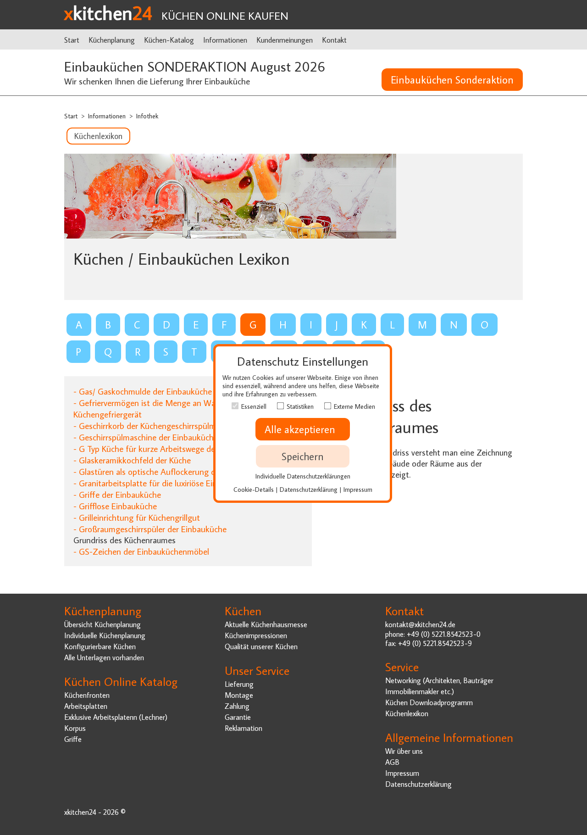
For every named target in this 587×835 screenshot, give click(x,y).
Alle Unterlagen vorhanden (104, 657)
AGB (392, 762)
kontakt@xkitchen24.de (420, 624)
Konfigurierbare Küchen (100, 646)
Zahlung (237, 706)
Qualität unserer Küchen (261, 646)
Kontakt (334, 40)
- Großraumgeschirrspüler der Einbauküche (150, 528)
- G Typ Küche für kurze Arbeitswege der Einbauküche (169, 448)
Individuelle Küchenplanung (104, 635)
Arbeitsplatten (85, 706)
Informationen (225, 40)
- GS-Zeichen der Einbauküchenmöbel (141, 551)
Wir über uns (404, 751)
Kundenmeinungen (284, 40)
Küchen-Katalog (169, 40)
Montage (239, 695)
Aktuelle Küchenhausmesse (266, 624)
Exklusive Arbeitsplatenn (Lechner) (115, 717)
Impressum (402, 773)
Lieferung (239, 684)
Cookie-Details (253, 489)
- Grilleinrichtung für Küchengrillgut (136, 517)
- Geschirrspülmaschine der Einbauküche (145, 437)
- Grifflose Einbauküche (115, 506)
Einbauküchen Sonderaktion (452, 79)
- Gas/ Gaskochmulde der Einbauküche (142, 391)
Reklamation (243, 728)
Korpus (75, 728)
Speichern (302, 456)
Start (71, 40)
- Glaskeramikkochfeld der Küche (132, 460)
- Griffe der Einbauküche (117, 494)
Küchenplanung (112, 40)
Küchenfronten (87, 695)
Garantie (238, 717)
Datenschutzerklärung (418, 784)
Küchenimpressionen (256, 635)
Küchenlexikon (98, 136)
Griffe (73, 739)
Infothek (147, 115)
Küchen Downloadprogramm (429, 702)
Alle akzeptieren (303, 429)
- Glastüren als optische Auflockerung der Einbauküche (171, 471)
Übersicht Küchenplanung (102, 624)
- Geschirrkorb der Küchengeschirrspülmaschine (158, 425)
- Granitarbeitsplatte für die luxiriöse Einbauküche (162, 483)
